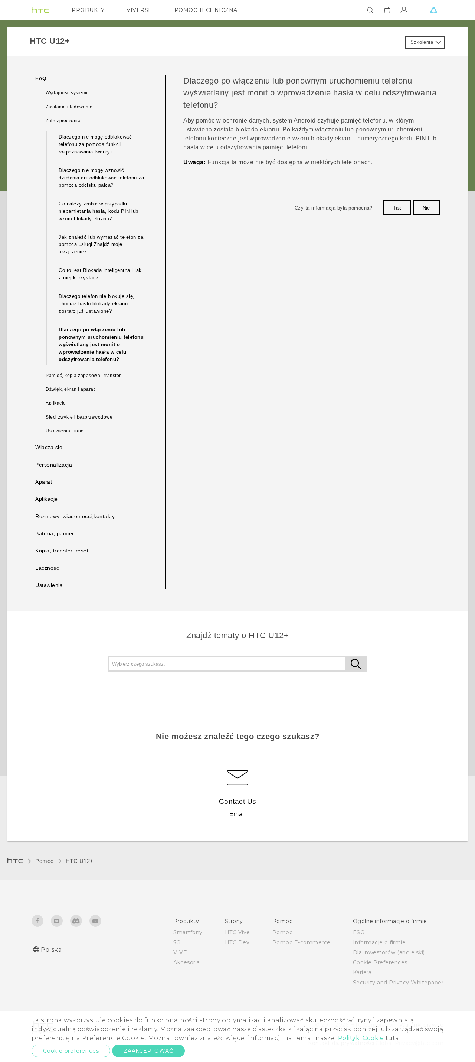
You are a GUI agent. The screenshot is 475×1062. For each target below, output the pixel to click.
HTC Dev (237, 942)
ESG (359, 932)
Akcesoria (186, 962)
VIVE (180, 952)
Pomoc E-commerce (301, 942)
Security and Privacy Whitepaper (398, 982)
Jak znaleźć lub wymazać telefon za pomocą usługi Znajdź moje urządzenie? (101, 244)
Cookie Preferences (380, 962)
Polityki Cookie (361, 1038)
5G (176, 942)
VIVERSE (139, 10)
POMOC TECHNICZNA (206, 10)
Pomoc (44, 861)
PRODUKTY (88, 10)
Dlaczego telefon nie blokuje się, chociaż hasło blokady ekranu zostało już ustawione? (97, 303)
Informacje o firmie (379, 942)
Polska (51, 949)
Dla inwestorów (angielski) (389, 952)
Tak (397, 208)
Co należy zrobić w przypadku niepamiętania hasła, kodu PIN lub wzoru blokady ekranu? (98, 211)
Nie (426, 208)
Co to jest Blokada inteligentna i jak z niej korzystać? (100, 273)
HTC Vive (237, 932)
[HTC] (40, 10)
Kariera (362, 972)
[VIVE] (433, 10)
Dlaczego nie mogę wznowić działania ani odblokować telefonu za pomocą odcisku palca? (101, 178)
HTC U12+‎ (80, 861)
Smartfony (188, 932)
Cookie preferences (71, 1051)
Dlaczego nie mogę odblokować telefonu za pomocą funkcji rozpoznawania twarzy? (95, 144)
